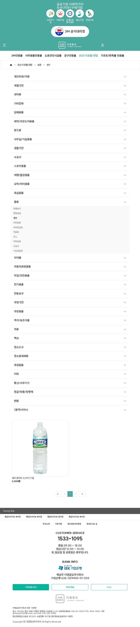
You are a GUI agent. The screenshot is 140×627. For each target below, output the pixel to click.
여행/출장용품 (22, 175)
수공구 (17, 157)
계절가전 (19, 85)
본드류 (17, 130)
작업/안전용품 (22, 275)
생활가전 (19, 148)
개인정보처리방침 (74, 524)
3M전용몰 (17, 55)
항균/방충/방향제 (23, 392)
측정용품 (19, 365)
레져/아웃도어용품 (24, 121)
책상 (16, 338)
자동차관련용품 (22, 266)
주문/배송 (70, 587)
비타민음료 (18, 227)
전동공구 (19, 293)
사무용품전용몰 (33, 55)
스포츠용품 (20, 166)
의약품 (17, 257)
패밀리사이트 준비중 (13, 517)
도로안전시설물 (53, 55)
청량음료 (17, 213)
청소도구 (19, 347)
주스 (15, 236)
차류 (16, 329)
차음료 (16, 232)
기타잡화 (19, 103)
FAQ (109, 587)
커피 (16, 374)
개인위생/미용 (22, 76)
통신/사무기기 (22, 383)
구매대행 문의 (31, 587)
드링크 (16, 246)
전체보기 (17, 208)
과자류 (17, 94)
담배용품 (19, 112)
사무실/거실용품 (23, 139)
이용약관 (58, 524)
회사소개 (46, 524)
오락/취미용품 (22, 184)
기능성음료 (18, 250)
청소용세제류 (21, 356)
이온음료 (17, 222)
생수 (48, 64)
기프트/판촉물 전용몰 (112, 55)
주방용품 (19, 311)
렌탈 (16, 401)
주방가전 (19, 302)
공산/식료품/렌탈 (88, 55)
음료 (39, 64)
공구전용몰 (70, 55)
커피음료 (17, 241)
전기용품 (19, 284)
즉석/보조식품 (22, 320)
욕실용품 (19, 193)
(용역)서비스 (21, 409)
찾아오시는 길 (92, 524)
